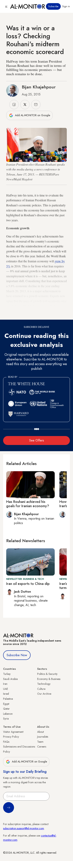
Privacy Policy (11, 737)
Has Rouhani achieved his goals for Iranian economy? (27, 504)
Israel (6, 694)
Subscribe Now (17, 655)
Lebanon (8, 714)
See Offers (36, 440)
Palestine (8, 699)
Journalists (42, 737)
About (40, 732)
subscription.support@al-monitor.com (23, 828)
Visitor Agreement (13, 732)
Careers (41, 746)
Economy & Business (48, 679)
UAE (5, 689)
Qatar (6, 709)
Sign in (66, 6)
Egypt (6, 704)
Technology (43, 684)
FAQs (6, 742)
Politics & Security (47, 674)
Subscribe (53, 6)
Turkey (7, 674)
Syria (6, 719)
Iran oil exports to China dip (28, 583)
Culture (41, 689)
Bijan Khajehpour (39, 87)
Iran (5, 684)
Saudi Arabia (10, 679)
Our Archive (44, 694)
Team (40, 742)
